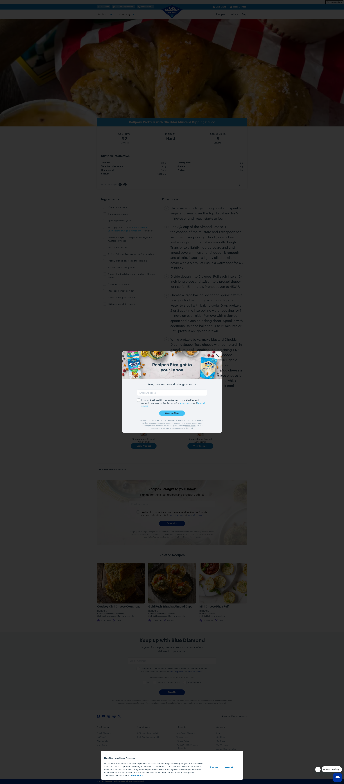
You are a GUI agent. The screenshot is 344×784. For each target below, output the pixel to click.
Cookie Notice (136, 775)
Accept (229, 767)
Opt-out (214, 767)
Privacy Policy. (190, 425)
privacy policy (186, 403)
